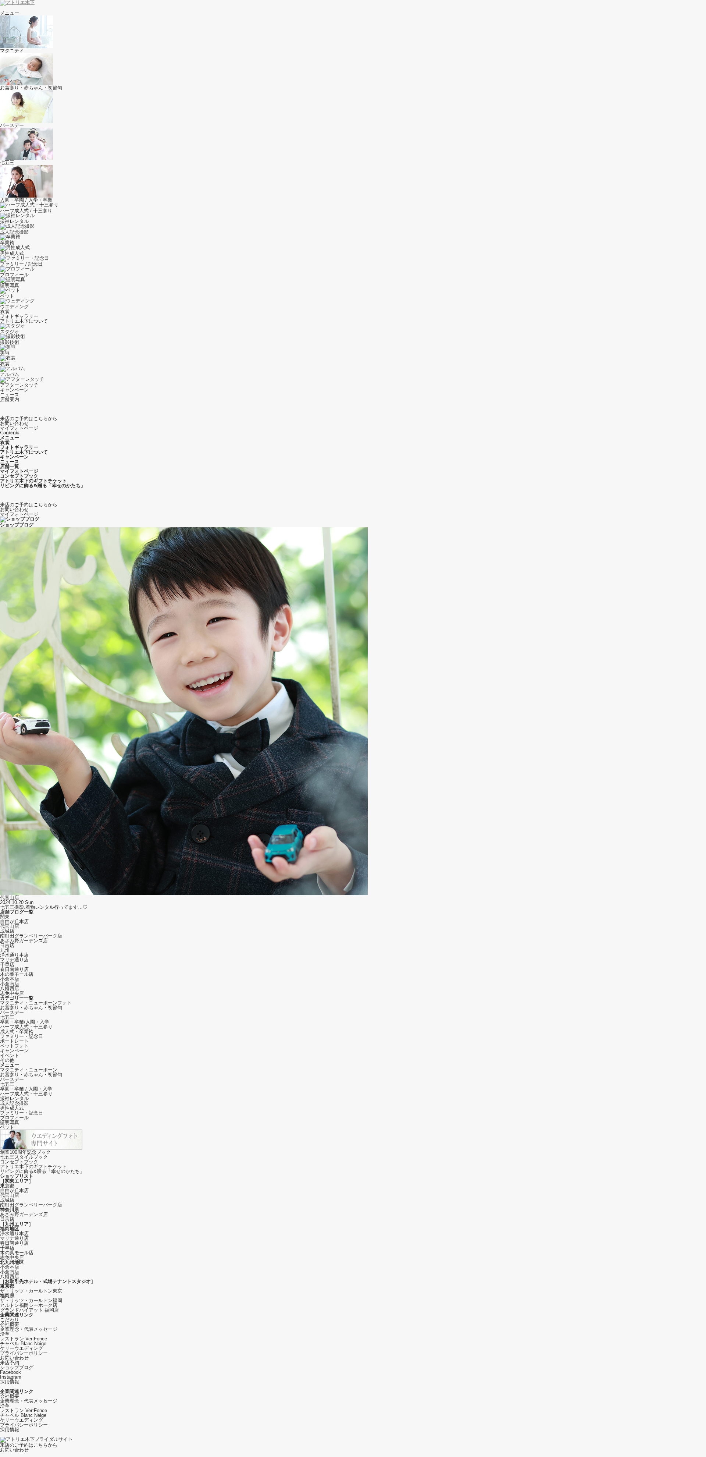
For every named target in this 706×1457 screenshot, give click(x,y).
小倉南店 (9, 983)
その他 (7, 1060)
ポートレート (14, 1041)
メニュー (9, 13)
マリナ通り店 (14, 960)
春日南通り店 (14, 969)
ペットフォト (14, 1046)
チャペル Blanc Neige (23, 1343)
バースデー (12, 1012)
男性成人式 (12, 1108)
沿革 (5, 1334)
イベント (9, 1055)
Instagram (10, 1377)
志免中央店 (12, 993)
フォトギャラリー (19, 316)
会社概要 (9, 1324)
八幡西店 (9, 988)
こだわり (9, 1319)
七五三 (7, 1017)
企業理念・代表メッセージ (28, 1329)
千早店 (7, 964)
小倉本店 (9, 979)
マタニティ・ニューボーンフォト (36, 1003)
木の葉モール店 (16, 974)
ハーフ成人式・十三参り (26, 1026)
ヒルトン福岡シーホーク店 (28, 1305)
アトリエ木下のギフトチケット (33, 1166)
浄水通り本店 (14, 955)
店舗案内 (9, 399)
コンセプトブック (19, 1161)
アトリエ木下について (24, 321)
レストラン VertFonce (23, 1338)
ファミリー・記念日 (21, 1036)
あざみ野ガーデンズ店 (24, 940)
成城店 (7, 931)
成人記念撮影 (14, 1103)
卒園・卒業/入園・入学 (24, 1022)
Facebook (10, 1372)
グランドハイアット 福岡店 (29, 1310)
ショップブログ (16, 1367)
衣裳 (5, 311)
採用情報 (9, 1382)
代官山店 (9, 926)
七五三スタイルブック (24, 1157)
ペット (7, 1127)
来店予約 (9, 1362)
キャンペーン (14, 390)
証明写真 (9, 1122)
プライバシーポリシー (24, 1353)
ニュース (9, 394)
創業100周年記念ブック (25, 1152)
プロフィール (14, 1117)
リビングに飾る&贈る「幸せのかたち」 (42, 1171)
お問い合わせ (14, 1358)
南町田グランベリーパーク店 (31, 936)
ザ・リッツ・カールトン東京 (31, 1291)
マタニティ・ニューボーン (28, 1070)
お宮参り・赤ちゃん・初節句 (31, 1007)
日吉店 (7, 945)
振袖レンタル (14, 1098)
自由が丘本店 (14, 921)
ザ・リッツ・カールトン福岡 (31, 1300)
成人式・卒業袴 (16, 1031)
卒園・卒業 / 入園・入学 (26, 1089)
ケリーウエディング (21, 1348)
